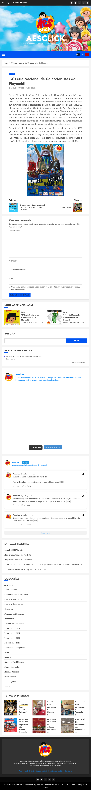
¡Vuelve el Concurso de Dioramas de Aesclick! (24, 356)
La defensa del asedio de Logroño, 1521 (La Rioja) (25, 569)
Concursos (8, 609)
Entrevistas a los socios (14, 623)
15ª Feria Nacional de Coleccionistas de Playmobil (30, 317)
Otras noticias (10, 676)
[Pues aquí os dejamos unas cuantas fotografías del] (77, 401)
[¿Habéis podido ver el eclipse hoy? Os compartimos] (35, 413)
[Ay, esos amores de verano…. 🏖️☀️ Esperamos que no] (14, 389)
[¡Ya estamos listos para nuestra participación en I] (14, 426)
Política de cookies (55, 771)
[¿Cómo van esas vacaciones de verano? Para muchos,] (35, 389)
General (7, 657)
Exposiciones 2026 (12, 643)
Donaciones (9, 618)
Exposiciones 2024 (12, 633)
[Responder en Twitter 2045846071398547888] (14, 486)
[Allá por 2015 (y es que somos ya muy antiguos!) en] (77, 438)
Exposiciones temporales (14, 647)
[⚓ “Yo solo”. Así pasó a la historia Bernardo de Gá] (77, 426)
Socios (7, 686)
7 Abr (32, 515)
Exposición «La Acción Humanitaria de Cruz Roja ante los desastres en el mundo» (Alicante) (43, 564)
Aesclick (45, 38)
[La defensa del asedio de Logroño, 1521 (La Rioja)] (39, 725)
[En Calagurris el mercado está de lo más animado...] (14, 401)
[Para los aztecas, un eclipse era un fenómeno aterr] (56, 413)
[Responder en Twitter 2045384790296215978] (14, 505)
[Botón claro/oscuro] (78, 54)
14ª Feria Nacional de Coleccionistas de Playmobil (72, 317)
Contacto (68, 771)
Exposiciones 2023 (12, 628)
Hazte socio (87, 54)
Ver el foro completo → (79, 362)
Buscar (9, 333)
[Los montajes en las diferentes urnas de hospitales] (77, 389)
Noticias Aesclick (11, 672)
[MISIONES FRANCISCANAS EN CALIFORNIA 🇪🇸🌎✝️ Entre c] (56, 389)
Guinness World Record (14, 662)
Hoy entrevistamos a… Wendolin (18, 560)
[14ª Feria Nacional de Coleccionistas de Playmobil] (54, 317)
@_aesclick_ (24, 474)
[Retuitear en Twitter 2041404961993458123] (18, 525)
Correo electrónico (17, 269)
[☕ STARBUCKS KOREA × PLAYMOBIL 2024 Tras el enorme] (14, 438)
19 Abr (33, 474)
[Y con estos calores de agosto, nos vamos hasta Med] (77, 413)
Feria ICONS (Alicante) (13, 550)
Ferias (12, 74)
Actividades (9, 585)
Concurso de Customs (13, 599)
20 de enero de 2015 (72, 323)
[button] (3, 54)
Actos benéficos (11, 590)
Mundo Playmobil (11, 667)
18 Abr (33, 496)
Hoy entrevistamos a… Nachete (17, 555)
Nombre (13, 261)
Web (11, 278)
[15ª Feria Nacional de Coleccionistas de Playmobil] (12, 317)
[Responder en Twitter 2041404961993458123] (14, 525)
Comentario (14, 230)
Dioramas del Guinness (14, 614)
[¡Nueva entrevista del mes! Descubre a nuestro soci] (56, 426)
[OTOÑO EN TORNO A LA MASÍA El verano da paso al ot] (56, 401)
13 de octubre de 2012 (28, 88)
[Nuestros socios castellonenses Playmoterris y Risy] (35, 438)
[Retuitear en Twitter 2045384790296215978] (18, 505)
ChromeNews (76, 784)
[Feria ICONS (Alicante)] (10, 707)
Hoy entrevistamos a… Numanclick (81, 726)
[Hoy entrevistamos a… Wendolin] (67, 707)
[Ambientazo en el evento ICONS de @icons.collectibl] (14, 413)
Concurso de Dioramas (13, 604)
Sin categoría (10, 681)
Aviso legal (23, 771)
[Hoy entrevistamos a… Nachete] (39, 707)
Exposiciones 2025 (12, 638)
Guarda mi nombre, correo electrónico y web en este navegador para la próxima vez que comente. (45, 288)
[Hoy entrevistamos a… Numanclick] (67, 725)
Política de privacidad (38, 771)
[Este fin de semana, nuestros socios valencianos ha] (56, 438)
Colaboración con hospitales (16, 594)
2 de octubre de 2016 (31, 323)
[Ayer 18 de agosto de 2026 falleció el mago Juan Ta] (35, 401)
